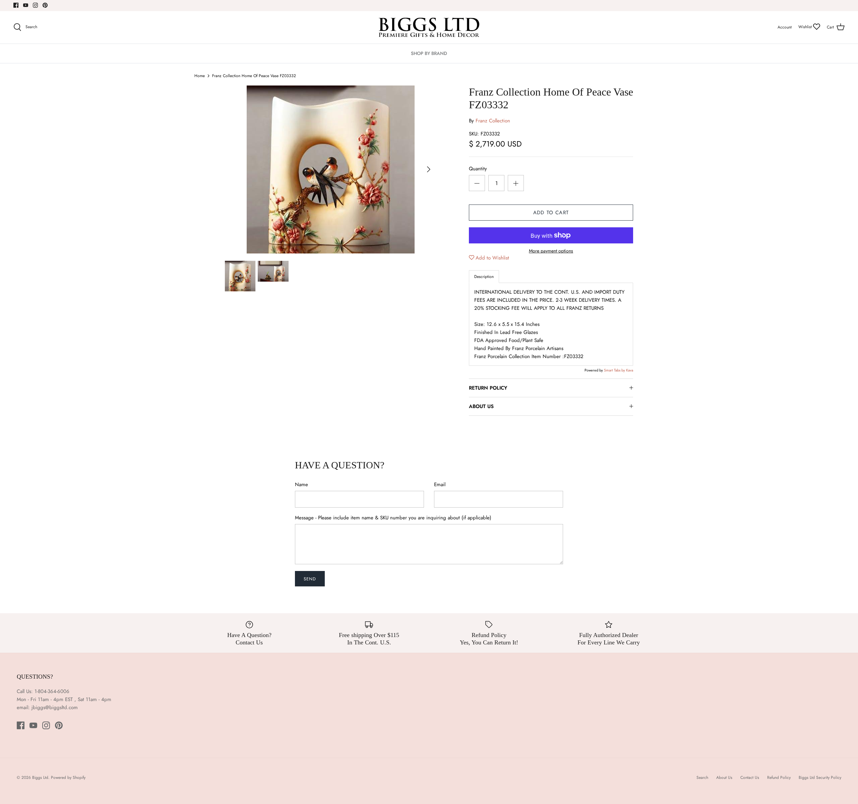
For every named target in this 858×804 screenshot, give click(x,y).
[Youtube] (25, 5)
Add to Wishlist (492, 258)
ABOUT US (481, 406)
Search (702, 777)
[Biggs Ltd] (429, 27)
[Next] (428, 169)
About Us (724, 777)
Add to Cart (551, 212)
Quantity (478, 168)
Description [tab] (484, 277)
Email (439, 484)
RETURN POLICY (488, 388)
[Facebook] (15, 5)
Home (199, 76)
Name (301, 484)
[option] (330, 169)
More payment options (551, 251)
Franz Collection (493, 120)
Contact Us (749, 777)
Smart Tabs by (615, 370)
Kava (629, 370)
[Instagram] (35, 5)
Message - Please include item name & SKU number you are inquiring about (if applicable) (393, 517)
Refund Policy (779, 777)
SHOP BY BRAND (429, 53)
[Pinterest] (45, 5)
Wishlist (805, 27)
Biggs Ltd (40, 777)
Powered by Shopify (68, 777)
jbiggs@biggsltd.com (55, 707)
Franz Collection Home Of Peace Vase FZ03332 (254, 76)
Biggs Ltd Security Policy (820, 777)
